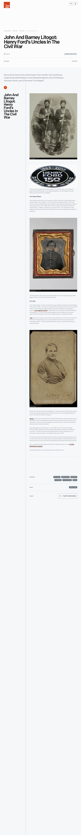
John (31, 318)
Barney (32, 418)
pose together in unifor (40, 310)
